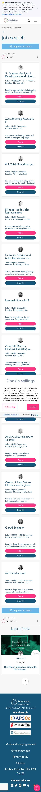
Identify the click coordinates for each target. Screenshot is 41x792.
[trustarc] (34, 415)
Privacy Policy (15, 415)
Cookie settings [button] (10, 407)
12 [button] (3, 57)
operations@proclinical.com (12, 14)
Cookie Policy (6, 415)
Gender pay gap (20, 750)
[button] (37, 56)
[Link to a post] (20, 645)
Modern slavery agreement (21, 744)
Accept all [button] (33, 407)
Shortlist (20, 101)
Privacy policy (20, 757)
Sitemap (20, 763)
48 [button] (15, 621)
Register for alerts (23, 46)
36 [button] (11, 57)
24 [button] (7, 57)
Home (11, 28)
